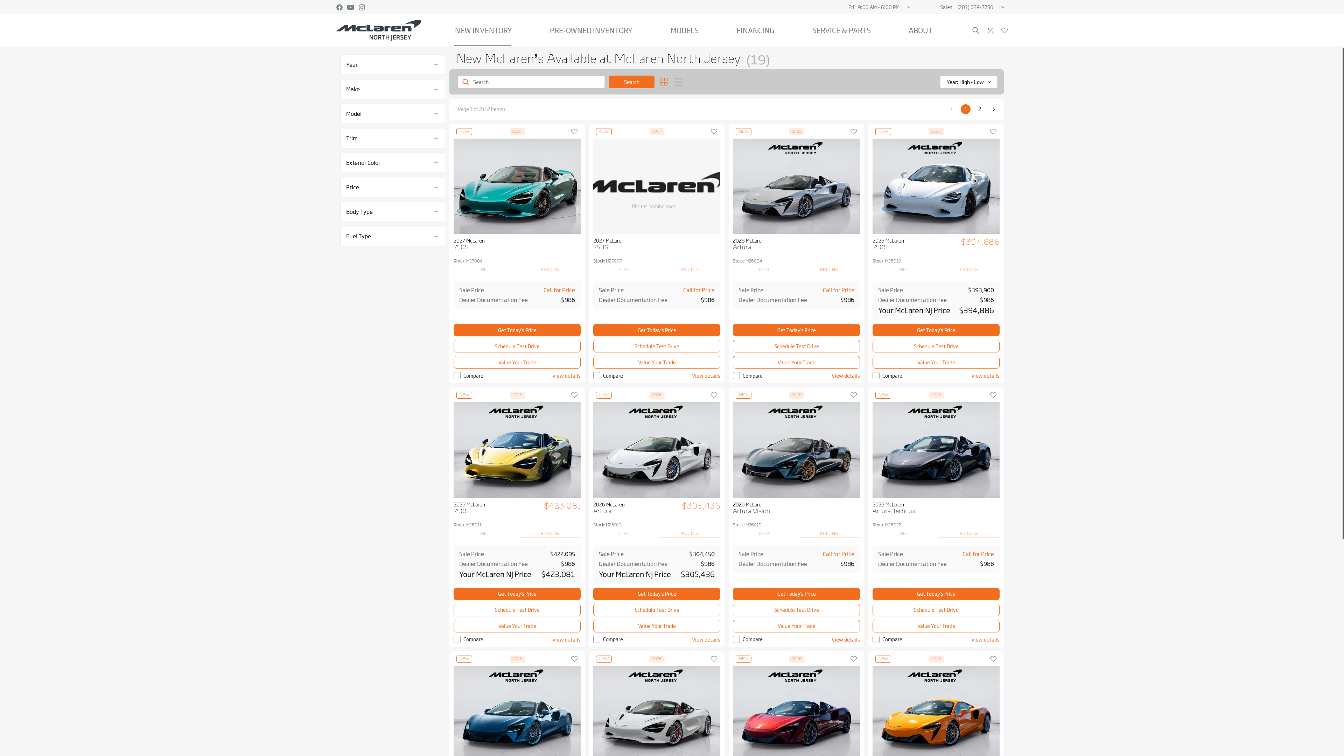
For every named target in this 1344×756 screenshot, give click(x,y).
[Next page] (994, 109)
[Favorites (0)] (1004, 30)
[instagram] (361, 7)
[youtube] (350, 7)
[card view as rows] (678, 82)
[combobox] (968, 82)
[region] (672, 401)
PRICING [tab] (550, 270)
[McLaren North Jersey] (378, 30)
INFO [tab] (484, 270)
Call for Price (559, 290)
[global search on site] (976, 30)
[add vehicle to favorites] (574, 131)
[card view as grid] (664, 82)
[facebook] (339, 7)
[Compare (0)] (990, 30)
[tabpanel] (517, 295)
